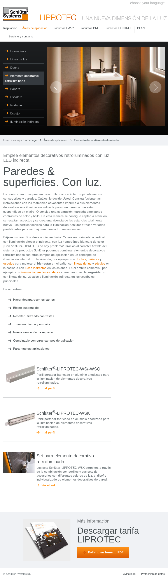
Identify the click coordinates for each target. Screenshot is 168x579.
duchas (81, 259)
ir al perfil (49, 388)
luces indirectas (35, 268)
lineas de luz (82, 263)
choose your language (147, 3)
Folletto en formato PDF (106, 552)
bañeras (93, 259)
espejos (8, 263)
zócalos (100, 263)
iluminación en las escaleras (40, 272)
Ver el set (48, 485)
